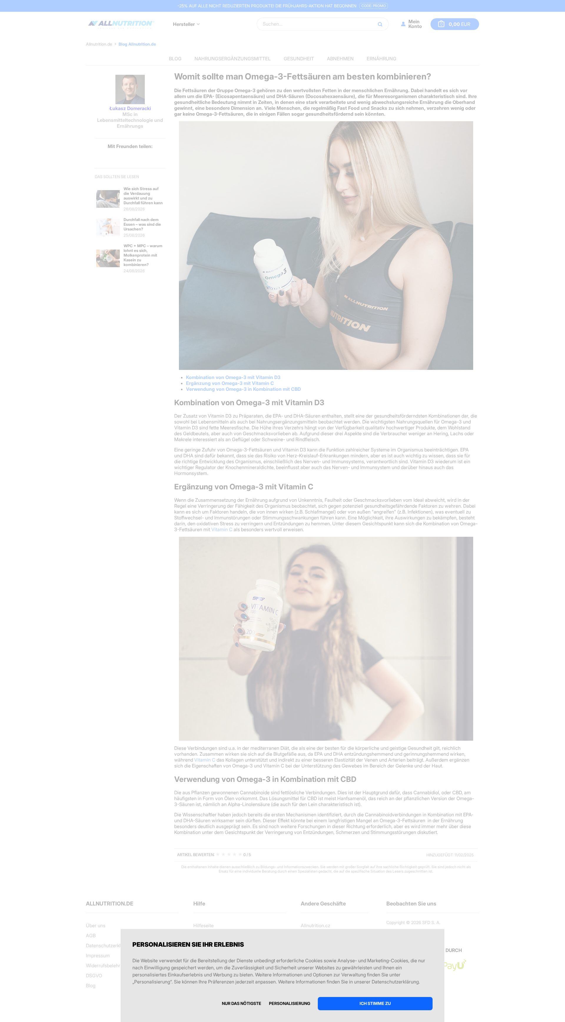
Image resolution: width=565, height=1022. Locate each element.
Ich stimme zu (375, 1003)
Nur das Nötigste (241, 1003)
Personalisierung (289, 1003)
